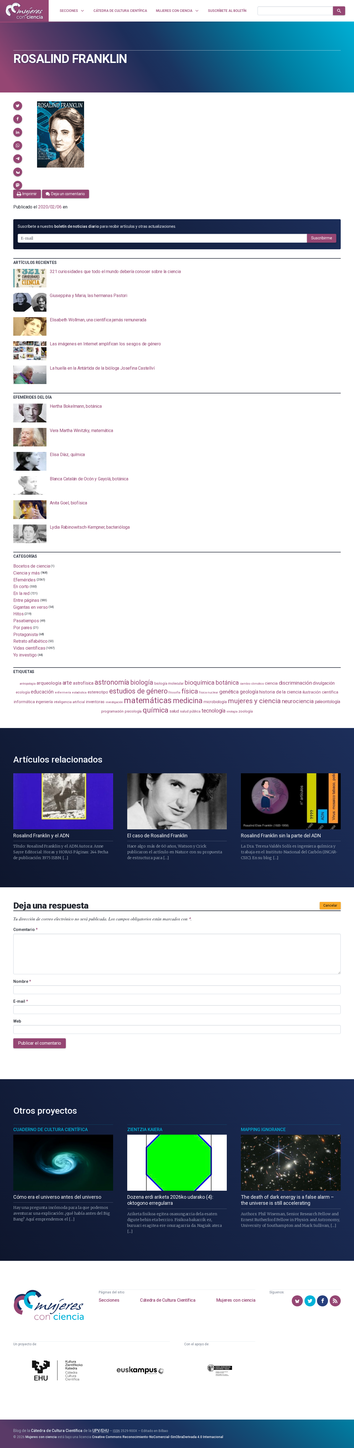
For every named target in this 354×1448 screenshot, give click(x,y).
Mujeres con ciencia (235, 1300)
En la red (21, 593)
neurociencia (298, 701)
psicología (133, 711)
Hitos (18, 613)
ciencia (271, 683)
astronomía (112, 682)
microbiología (215, 702)
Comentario (25, 929)
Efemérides (24, 579)
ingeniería (44, 702)
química (155, 710)
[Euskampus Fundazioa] (140, 1371)
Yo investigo (25, 655)
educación (42, 692)
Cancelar (330, 905)
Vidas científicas (29, 648)
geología (249, 692)
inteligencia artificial (69, 702)
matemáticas (148, 700)
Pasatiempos (26, 620)
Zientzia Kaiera (144, 1129)
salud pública (190, 711)
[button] (17, 105)
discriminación (295, 683)
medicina (187, 700)
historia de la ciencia (280, 692)
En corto (21, 586)
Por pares (22, 627)
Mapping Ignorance (263, 1129)
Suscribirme (321, 238)
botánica (227, 682)
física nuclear (208, 692)
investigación (114, 702)
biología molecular (169, 683)
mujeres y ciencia (254, 701)
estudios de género (138, 691)
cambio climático (252, 683)
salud (174, 711)
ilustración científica (320, 692)
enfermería (63, 692)
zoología (245, 711)
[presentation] (177, 278)
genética (229, 692)
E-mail (20, 1001)
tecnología (213, 711)
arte (67, 683)
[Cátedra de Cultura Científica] (58, 1371)
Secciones (109, 1300)
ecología (23, 692)
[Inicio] (24, 11)
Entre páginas (26, 600)
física (189, 691)
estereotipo (98, 692)
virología (232, 711)
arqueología (49, 683)
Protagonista (25, 634)
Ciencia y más (26, 573)
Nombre (22, 981)
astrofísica (83, 683)
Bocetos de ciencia (31, 566)
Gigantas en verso (30, 607)
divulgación (323, 683)
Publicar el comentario (39, 1043)
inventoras (95, 702)
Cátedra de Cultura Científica (167, 1300)
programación (112, 711)
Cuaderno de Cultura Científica (50, 1129)
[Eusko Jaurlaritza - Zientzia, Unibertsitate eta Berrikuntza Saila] (219, 1371)
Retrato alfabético (30, 641)
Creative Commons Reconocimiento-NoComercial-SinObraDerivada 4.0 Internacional (157, 1437)
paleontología (327, 701)
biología (141, 682)
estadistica (79, 692)
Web (17, 1021)
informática (24, 702)
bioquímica (200, 682)
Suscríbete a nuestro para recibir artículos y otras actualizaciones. (97, 226)
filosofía (174, 692)
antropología (28, 683)
